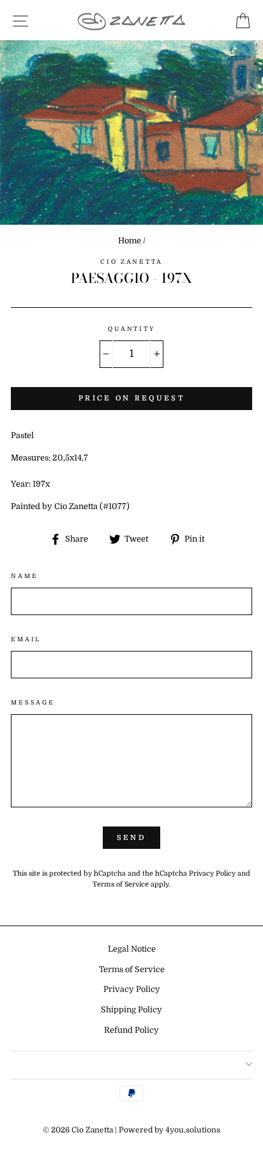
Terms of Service (121, 884)
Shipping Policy (131, 1009)
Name (24, 575)
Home (129, 240)
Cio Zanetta (131, 261)
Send (131, 838)
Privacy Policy (212, 873)
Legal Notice (132, 949)
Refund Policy (131, 1030)
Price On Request (131, 398)
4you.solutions (192, 1129)
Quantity (131, 328)
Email (26, 639)
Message (33, 702)
